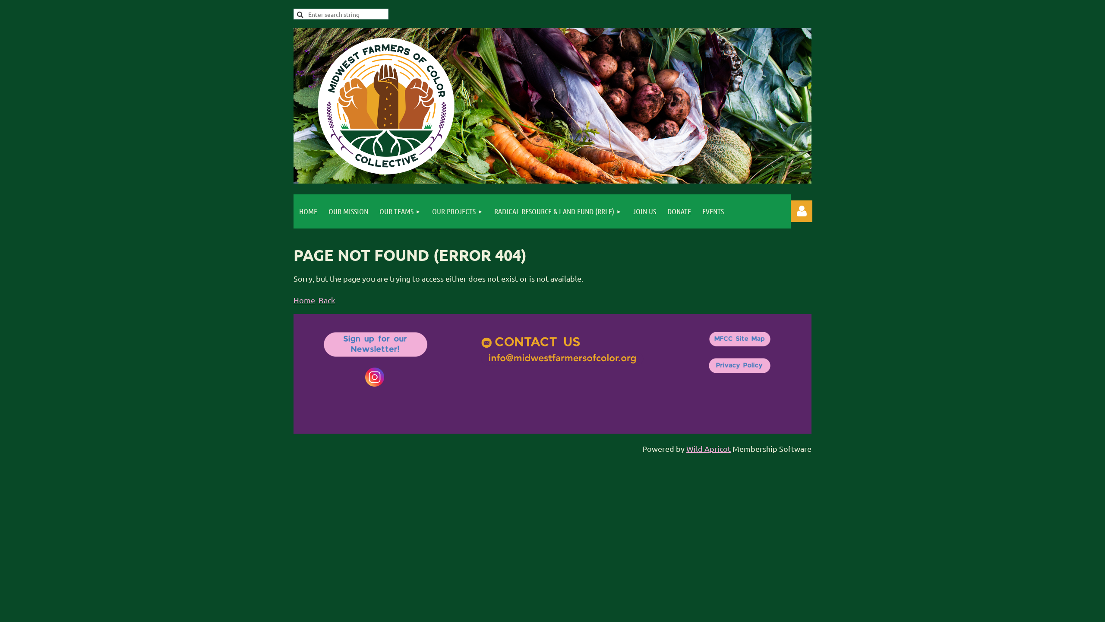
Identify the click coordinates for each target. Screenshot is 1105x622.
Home (304, 300)
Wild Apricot (708, 448)
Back (327, 300)
